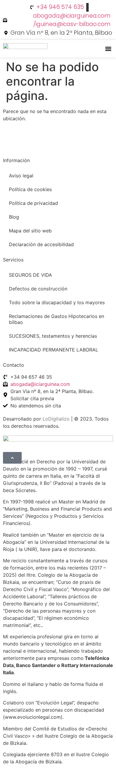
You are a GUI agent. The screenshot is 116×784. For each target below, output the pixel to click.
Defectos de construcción (38, 289)
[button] (108, 49)
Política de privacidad (33, 203)
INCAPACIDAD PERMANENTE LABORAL (53, 350)
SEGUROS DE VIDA (30, 275)
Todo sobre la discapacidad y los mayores (57, 302)
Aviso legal (21, 176)
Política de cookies (30, 189)
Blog (14, 217)
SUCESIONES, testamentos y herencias (53, 336)
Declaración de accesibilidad (41, 244)
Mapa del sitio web (30, 231)
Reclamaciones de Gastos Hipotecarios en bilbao (56, 319)
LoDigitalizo (56, 419)
